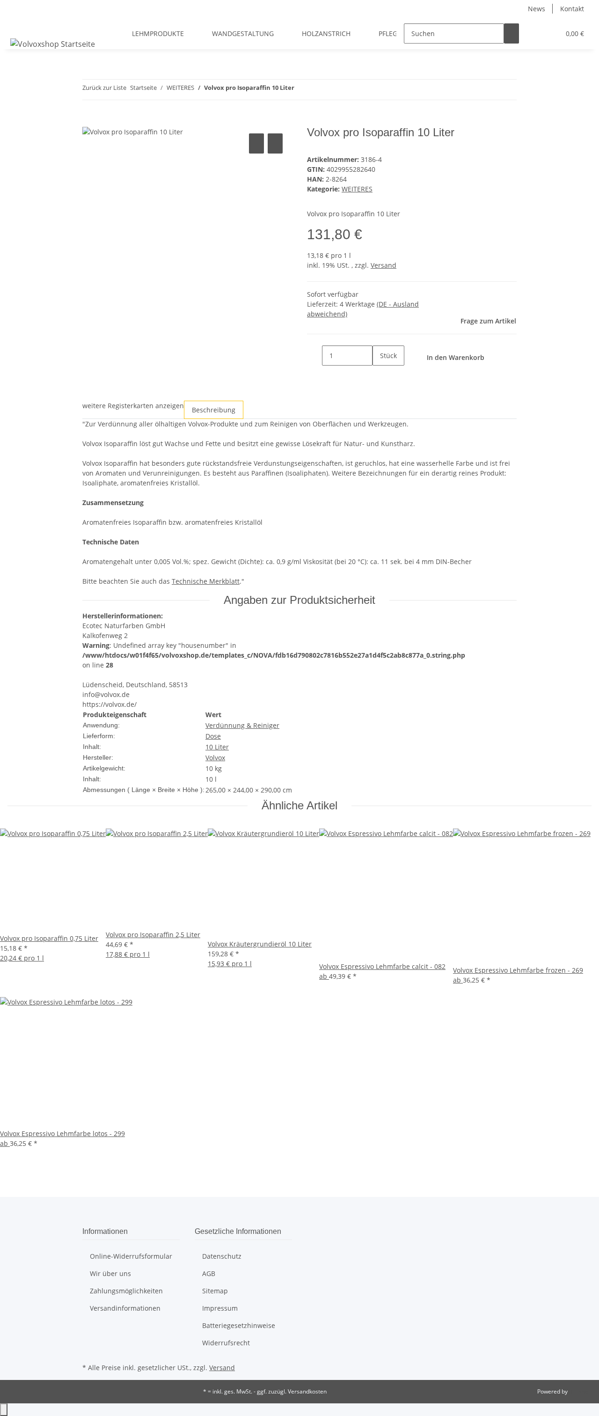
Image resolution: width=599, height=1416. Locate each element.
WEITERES (357, 188)
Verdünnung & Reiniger (242, 725)
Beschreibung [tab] (213, 409)
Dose (213, 736)
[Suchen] (511, 33)
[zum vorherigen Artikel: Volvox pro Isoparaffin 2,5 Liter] (301, 90)
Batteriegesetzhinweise (238, 1325)
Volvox (215, 757)
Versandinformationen (125, 1308)
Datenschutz (221, 1256)
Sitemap (215, 1290)
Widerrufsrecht (226, 1342)
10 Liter (217, 746)
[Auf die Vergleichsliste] (256, 143)
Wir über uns (110, 1273)
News (536, 8)
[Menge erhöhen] (380, 376)
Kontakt (572, 8)
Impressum (220, 1308)
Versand (383, 265)
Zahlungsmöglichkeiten (126, 1290)
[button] (533, 33)
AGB (208, 1273)
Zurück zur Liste (104, 87)
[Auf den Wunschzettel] (275, 143)
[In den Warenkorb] (89, 121)
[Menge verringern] (314, 355)
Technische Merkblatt (206, 581)
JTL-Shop (580, 1391)
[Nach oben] (3, 1409)
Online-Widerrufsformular (131, 1256)
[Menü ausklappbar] (19, 25)
